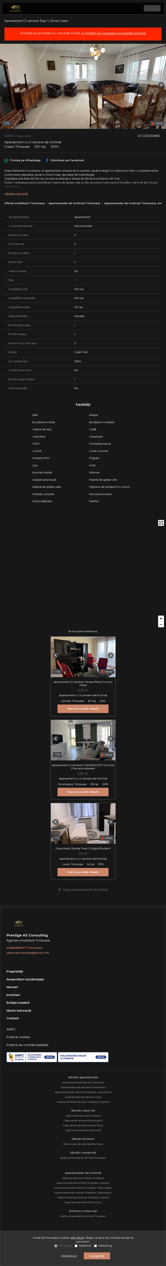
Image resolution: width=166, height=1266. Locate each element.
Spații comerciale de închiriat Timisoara (83, 1216)
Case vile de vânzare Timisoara (83, 1115)
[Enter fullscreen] (161, 523)
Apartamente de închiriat (83, 1172)
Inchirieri (13, 995)
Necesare (65, 1245)
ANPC (11, 1029)
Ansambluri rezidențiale (25, 979)
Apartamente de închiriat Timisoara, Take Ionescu (83, 1187)
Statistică (85, 1245)
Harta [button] (159, 123)
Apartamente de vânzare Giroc (83, 1096)
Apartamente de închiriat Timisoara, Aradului (83, 1182)
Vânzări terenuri (83, 1138)
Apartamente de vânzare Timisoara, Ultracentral (83, 1092)
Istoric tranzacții (18, 1010)
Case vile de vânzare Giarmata (83, 1130)
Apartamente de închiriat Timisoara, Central (83, 1197)
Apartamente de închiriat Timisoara (74, 203)
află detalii (77, 1237)
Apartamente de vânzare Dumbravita (83, 1087)
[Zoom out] (161, 624)
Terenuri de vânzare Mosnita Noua (83, 1143)
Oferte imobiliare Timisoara (24, 203)
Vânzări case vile (83, 1110)
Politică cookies (18, 1037)
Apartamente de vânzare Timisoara (83, 1082)
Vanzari (12, 987)
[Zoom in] (161, 618)
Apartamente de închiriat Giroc (83, 1202)
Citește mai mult (16, 193)
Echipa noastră (17, 1002)
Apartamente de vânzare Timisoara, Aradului (83, 1101)
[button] (5, 85)
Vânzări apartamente (83, 1077)
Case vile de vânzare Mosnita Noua (83, 1125)
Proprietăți (14, 971)
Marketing (105, 1245)
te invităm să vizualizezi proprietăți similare (113, 33)
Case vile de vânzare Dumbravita (83, 1120)
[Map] (83, 573)
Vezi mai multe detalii (83, 708)
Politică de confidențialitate (27, 1045)
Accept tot (97, 1255)
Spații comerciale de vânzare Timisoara (83, 1157)
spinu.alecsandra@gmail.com (27, 952)
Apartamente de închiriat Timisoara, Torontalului (83, 1192)
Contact (12, 1018)
